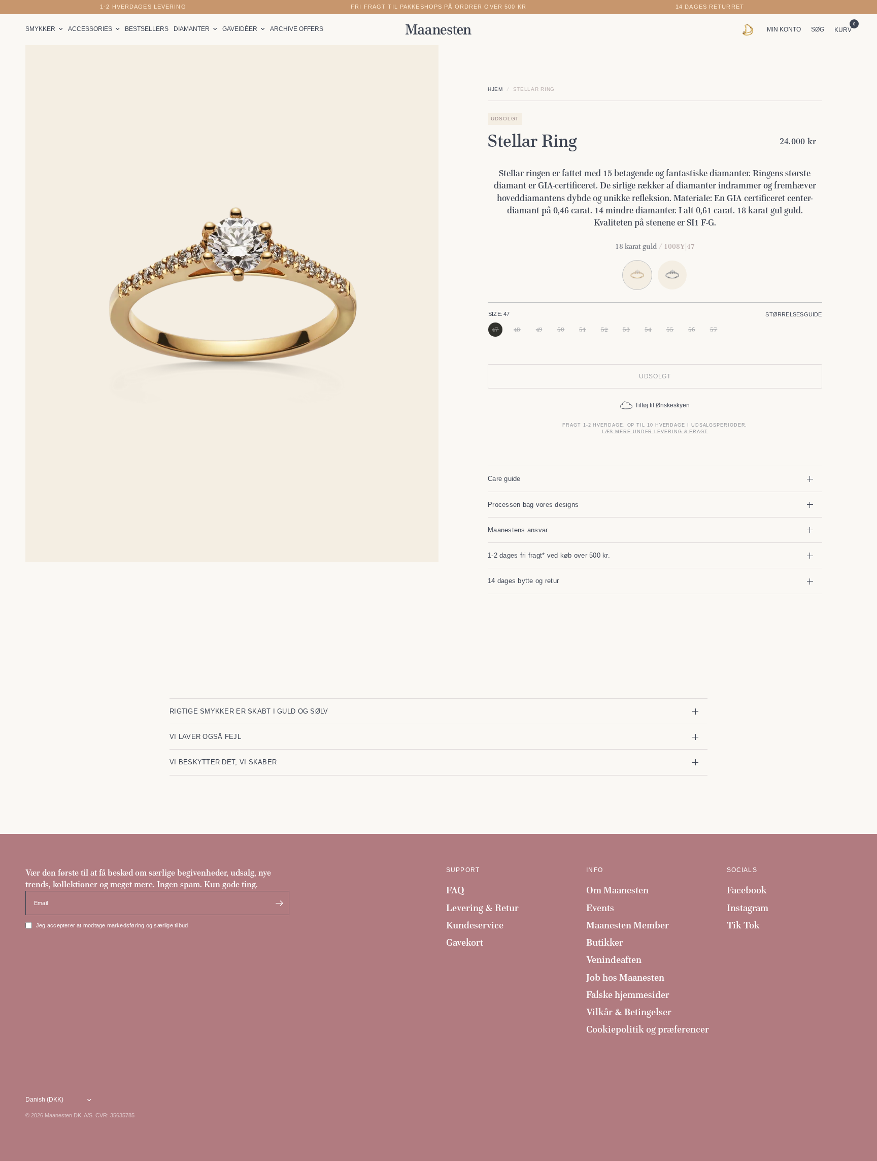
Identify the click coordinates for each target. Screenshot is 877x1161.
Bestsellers (146, 29)
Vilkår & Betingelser (628, 1012)
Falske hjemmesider (627, 995)
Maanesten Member (627, 925)
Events (600, 908)
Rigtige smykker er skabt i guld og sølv (249, 711)
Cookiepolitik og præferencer (647, 1029)
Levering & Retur (482, 908)
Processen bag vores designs (533, 504)
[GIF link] (750, 29)
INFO (594, 870)
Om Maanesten (617, 890)
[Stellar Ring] (672, 275)
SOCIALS (742, 870)
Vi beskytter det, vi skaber (223, 762)
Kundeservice (474, 925)
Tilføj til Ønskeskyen (662, 405)
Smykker (40, 29)
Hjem (495, 89)
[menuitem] (45, 29)
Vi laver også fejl (205, 736)
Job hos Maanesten (625, 977)
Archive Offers (296, 29)
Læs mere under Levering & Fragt (655, 431)
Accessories (90, 29)
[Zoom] (417, 66)
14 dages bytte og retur (523, 581)
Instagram (747, 908)
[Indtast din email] (279, 903)
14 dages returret (710, 7)
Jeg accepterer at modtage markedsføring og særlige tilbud (112, 925)
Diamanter (192, 29)
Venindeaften (614, 959)
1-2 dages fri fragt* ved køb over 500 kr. (549, 555)
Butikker (604, 942)
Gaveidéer (239, 29)
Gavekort (464, 942)
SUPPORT (463, 870)
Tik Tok (743, 925)
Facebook (747, 890)
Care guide (504, 478)
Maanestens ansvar (518, 530)
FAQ (455, 890)
